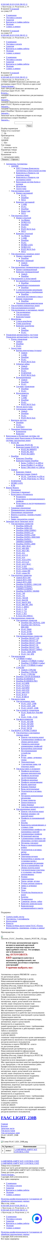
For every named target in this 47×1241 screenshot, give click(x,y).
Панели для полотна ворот (32, 737)
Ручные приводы (28, 800)
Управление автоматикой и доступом (22, 335)
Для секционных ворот (26, 809)
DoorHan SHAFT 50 (29, 645)
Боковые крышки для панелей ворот (30, 815)
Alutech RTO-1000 (23, 580)
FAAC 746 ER (22, 598)
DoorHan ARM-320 (24, 528)
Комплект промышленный (27, 272)
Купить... (5, 93)
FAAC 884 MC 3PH (24, 605)
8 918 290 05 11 (21, 4)
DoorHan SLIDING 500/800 (27, 591)
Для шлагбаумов (18, 656)
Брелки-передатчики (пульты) (28, 350)
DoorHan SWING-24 (24, 533)
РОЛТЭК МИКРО (29, 449)
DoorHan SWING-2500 (25, 535)
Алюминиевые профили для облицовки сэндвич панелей (33, 839)
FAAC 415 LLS (22, 562)
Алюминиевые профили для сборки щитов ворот (33, 740)
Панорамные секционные (22, 512)
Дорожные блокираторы (21, 429)
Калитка (24, 897)
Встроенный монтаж (30, 836)
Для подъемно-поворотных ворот (25, 305)
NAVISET (20, 427)
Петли (23, 755)
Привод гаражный (24, 256)
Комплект (20, 434)
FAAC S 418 (21, 566)
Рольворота (21, 497)
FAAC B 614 (21, 694)
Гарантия (10, 20)
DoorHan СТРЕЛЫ (29, 672)
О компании (11, 15)
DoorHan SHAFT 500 (30, 647)
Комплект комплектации (31, 904)
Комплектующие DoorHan (27, 461)
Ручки (23, 888)
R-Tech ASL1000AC (24, 616)
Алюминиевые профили (31, 834)
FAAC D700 (26, 631)
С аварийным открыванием (28, 285)
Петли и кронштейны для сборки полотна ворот (32, 866)
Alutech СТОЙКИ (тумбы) (32, 661)
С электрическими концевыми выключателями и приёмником (29, 291)
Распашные (16, 490)
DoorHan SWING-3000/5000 (28, 537)
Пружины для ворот (29, 843)
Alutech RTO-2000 (23, 582)
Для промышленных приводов (29, 636)
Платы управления (19, 339)
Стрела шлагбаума (24, 321)
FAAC (23, 195)
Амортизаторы (27, 879)
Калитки (14, 517)
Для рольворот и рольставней (23, 278)
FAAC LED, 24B (28, 706)
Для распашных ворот (20, 191)
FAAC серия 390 (23, 571)
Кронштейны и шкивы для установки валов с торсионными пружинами (32, 861)
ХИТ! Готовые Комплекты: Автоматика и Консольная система (31, 169)
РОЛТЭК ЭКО (27, 452)
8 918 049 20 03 (7, 4)
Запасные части (12, 521)
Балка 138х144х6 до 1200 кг (33, 467)
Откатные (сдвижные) (20, 492)
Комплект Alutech (23, 472)
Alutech (24, 263)
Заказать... (5, 100)
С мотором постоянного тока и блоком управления (29, 297)
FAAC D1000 (26, 634)
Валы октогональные (30, 789)
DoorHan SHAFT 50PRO (31, 649)
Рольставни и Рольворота (22, 494)
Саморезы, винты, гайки (31, 901)
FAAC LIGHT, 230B (29, 708)
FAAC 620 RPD (22, 688)
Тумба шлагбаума (23, 323)
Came (23, 328)
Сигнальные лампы (24, 409)
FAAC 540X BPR (28, 652)
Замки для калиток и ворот (22, 519)
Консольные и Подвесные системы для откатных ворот (24, 439)
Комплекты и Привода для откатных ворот (27, 174)
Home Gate (25, 211)
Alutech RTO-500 (23, 578)
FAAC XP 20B (27, 721)
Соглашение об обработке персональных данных (21, 1200)
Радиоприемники (23, 377)
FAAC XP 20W (27, 726)
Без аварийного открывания (28, 281)
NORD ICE (26, 222)
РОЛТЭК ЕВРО (28, 454)
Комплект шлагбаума (25, 326)
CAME (24, 204)
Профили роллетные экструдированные (30, 776)
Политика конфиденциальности (14, 1199)
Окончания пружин (29, 856)
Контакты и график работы (17, 22)
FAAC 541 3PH (27, 654)
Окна (23, 890)
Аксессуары (21, 189)
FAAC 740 (20, 593)
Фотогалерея (11, 921)
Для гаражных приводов (26, 620)
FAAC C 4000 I (22, 607)
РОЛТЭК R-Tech (28, 229)
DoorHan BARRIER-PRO (27, 681)
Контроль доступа (18, 420)
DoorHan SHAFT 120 (30, 638)
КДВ (13, 485)
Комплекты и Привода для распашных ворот (27, 178)
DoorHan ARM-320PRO (26, 530)
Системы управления (25, 386)
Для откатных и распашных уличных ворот (28, 734)
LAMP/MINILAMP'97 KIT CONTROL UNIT (25, 1150)
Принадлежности (28, 802)
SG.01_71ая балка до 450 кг (33, 476)
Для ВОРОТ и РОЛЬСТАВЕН (24, 730)
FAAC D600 (26, 629)
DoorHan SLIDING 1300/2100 (28, 584)
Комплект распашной (25, 202)
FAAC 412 (20, 553)
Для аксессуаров (18, 699)
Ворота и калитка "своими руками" (26, 515)
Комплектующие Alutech (26, 474)
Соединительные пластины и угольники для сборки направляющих (33, 872)
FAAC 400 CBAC (23, 546)
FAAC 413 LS (22, 555)
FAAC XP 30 (26, 728)
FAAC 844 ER (22, 600)
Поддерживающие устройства (29, 752)
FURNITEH (26, 373)
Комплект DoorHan (24, 458)
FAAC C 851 (21, 614)
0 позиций (14, 9)
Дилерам (10, 24)
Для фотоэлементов (24, 719)
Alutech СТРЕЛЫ (28, 670)
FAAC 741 (20, 596)
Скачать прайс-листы (15, 917)
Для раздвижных (23, 312)
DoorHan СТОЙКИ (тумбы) (33, 663)
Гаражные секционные (21, 508)
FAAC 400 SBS (22, 548)
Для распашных (23, 314)
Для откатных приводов (21, 575)
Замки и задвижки (29, 886)
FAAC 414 (20, 557)
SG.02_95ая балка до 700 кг (33, 479)
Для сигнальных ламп (25, 701)
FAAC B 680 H (22, 697)
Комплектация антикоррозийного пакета (32, 907)
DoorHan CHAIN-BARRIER (28, 676)
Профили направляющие (31, 782)
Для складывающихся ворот (23, 308)
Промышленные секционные (23, 510)
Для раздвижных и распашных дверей (27, 310)
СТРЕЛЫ (20, 667)
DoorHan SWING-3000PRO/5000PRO (24, 540)
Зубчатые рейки (23, 364)
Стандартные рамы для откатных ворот (31, 765)
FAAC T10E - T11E (29, 717)
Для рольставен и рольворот (28, 769)
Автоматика (11, 164)
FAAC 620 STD (22, 690)
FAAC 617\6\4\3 (22, 685)
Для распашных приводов (22, 524)
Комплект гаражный (25, 260)
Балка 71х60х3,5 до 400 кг (32, 463)
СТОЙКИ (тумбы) (24, 658)
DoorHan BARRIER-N (25, 679)
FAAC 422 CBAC (23, 564)
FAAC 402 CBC (23, 551)
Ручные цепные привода (31, 883)
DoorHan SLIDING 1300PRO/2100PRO (24, 588)
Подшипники (27, 899)
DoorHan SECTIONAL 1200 (33, 622)
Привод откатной (23, 218)
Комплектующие (23, 317)
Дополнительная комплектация (29, 303)
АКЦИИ (14, 166)
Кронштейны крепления (31, 748)
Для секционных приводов (22, 618)
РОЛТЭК (15, 443)
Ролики (24, 877)
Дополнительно (28, 762)
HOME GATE (27, 245)
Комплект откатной (24, 233)
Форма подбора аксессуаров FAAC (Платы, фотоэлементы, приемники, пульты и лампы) (25, 927)
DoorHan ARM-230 (24, 526)
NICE (23, 200)
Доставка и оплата (14, 17)
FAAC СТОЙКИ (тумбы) (32, 665)
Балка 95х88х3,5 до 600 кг (32, 465)
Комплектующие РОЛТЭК (27, 447)
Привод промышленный (26, 269)
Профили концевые (29, 780)
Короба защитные (28, 784)
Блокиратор (21, 431)
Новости (9, 923)
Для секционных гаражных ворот (25, 254)
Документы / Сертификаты (17, 919)
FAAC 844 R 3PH (23, 602)
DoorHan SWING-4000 (25, 544)
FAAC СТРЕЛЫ (28, 674)
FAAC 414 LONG (23, 560)
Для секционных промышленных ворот (28, 267)
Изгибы (24, 823)
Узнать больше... (8, 86)
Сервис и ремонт (13, 26)
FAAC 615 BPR (22, 683)
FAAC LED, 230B (28, 703)
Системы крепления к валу (32, 807)
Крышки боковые (28, 787)
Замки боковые (27, 805)
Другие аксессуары (24, 407)
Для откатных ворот (19, 215)
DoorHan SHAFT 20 (29, 640)
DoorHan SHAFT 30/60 (31, 643)
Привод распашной (24, 193)
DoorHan (25, 198)
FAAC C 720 (21, 609)
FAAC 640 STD (22, 692)
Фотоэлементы (22, 393)
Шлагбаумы (21, 186)
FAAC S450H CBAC (25, 569)
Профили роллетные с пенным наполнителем (31, 772)
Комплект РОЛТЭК (24, 445)
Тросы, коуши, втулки (30, 881)
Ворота (9, 488)
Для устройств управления (27, 710)
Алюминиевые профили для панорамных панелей (33, 830)
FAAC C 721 (21, 611)
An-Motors (25, 220)
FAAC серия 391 (23, 573)
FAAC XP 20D (27, 724)
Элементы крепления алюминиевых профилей (31, 745)
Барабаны (25, 854)
